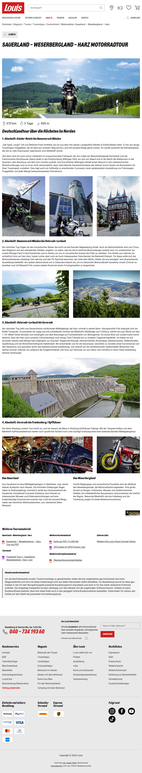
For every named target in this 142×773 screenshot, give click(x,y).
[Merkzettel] (128, 8)
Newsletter (7, 670)
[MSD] (132, 513)
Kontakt (6, 652)
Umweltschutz (115, 679)
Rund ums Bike (45, 679)
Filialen (76, 657)
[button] (101, 8)
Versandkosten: (56, 766)
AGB (111, 657)
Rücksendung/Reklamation (15, 683)
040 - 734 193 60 (26, 632)
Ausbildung (78, 661)
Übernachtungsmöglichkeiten (68, 560)
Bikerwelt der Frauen (47, 652)
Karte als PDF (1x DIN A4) (66, 541)
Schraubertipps (45, 666)
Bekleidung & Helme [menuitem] (11, 18)
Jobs (75, 666)
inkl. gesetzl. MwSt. (70, 763)
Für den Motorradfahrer (49, 683)
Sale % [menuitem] (49, 18)
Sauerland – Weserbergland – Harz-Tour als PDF (23, 543)
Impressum (114, 652)
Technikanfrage (9, 661)
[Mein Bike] (120, 8)
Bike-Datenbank (9, 666)
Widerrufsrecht (116, 666)
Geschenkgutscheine (12, 674)
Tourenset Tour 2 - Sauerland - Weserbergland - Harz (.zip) (21, 558)
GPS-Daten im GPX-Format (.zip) (69, 547)
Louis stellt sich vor (82, 652)
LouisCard (7, 679)
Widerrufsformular (117, 670)
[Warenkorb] (137, 8)
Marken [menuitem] (60, 18)
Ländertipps (43, 661)
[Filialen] (111, 8)
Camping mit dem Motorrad (51, 688)
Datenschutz (115, 661)
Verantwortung (80, 679)
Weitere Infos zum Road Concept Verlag (116, 541)
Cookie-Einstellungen (119, 683)
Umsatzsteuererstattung (85, 674)
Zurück (12, 34)
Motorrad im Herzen (47, 670)
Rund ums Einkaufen (83, 670)
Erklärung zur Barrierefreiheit (122, 674)
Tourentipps (43, 657)
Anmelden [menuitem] (135, 18)
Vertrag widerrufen (11, 688)
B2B (4, 657)
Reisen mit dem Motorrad (50, 674)
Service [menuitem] (84, 18)
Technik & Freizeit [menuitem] (33, 18)
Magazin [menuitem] (73, 18)
